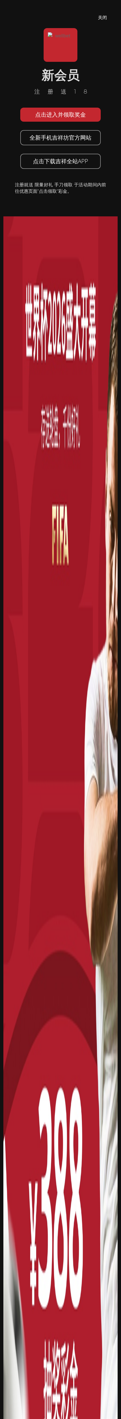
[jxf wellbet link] (60, 925)
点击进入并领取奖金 (60, 114)
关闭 (102, 17)
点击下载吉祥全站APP (60, 161)
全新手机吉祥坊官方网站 (60, 137)
